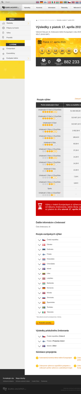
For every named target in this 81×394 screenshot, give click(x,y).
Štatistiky (10, 23)
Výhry (9, 33)
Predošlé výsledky (45, 323)
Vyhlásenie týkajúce (8, 381)
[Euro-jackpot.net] (36, 20)
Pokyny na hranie (13, 28)
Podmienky (44, 381)
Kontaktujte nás (8, 378)
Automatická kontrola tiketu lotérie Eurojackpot (55, 358)
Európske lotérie (12, 58)
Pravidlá (9, 37)
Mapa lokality (20, 378)
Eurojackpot (11, 48)
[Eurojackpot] (10, 7)
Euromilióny (11, 53)
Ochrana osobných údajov (23, 381)
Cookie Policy (35, 381)
